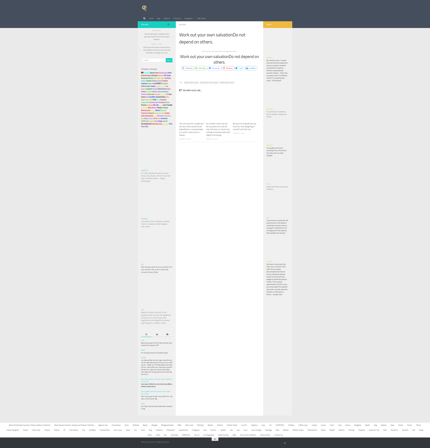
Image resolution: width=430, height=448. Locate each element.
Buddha (182, 25)
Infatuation (170, 430)
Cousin (323, 425)
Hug (158, 100)
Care (263, 425)
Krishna (213, 430)
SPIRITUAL (145, 121)
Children (291, 425)
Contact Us (177, 18)
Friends (56, 430)
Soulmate (174, 435)
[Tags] (167, 334)
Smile (158, 435)
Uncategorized (208, 435)
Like (142, 264)
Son (165, 435)
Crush (332, 425)
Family (148, 91)
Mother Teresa (298, 430)
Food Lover (36, 430)
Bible (179, 425)
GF (64, 430)
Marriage (144, 108)
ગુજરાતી (146, 73)
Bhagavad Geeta (167, 425)
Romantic (144, 170)
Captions (166, 18)
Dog (375, 425)
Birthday (168, 78)
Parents (341, 430)
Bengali (143, 358)
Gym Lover (118, 430)
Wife (234, 435)
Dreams (384, 425)
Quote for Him (374, 430)
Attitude (144, 75)
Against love (103, 425)
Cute (340, 425)
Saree (143, 350)
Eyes (392, 425)
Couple (314, 425)
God (142, 310)
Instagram (162, 102)
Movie (323, 430)
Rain (385, 430)
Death (367, 425)
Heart (128, 430)
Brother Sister (232, 425)
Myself (332, 430)
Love (142, 340)
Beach (149, 75)
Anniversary (116, 425)
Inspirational (183, 430)
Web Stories (201, 18)
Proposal (270, 109)
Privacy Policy (265, 435)
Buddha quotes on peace (227, 82)
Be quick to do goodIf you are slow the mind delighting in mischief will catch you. (244, 126)
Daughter (357, 425)
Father (418, 425)
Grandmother (105, 430)
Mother (286, 430)
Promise (144, 113)
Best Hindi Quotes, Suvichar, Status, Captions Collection (30, 425)
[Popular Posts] (157, 334)
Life (231, 430)
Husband (163, 100)
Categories (188, 18)
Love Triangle (256, 430)
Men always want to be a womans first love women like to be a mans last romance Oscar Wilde (156, 269)
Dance (348, 425)
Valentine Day (157, 124)
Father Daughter (13, 430)
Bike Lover (189, 425)
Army (127, 425)
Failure (400, 425)
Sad (413, 430)
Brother (220, 425)
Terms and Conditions (248, 435)
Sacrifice (167, 116)
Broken (210, 425)
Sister (269, 184)
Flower (25, 430)
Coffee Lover (303, 425)
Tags (158, 18)
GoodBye (92, 430)
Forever (47, 430)
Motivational (312, 430)
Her (151, 100)
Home (151, 18)
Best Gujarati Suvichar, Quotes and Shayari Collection (74, 425)
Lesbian (223, 430)
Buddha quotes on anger (191, 82)
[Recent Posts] (146, 334)
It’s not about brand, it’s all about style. (154, 353)
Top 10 (196, 435)
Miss (150, 108)
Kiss (205, 430)
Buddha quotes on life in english (209, 82)
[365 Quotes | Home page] (144, 7)
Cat (270, 425)
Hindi (143, 430)
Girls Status (73, 430)
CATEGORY (280, 425)
